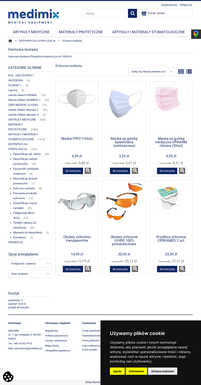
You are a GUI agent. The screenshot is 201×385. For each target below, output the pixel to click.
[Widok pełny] (189, 72)
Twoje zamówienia (92, 330)
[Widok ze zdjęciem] (181, 72)
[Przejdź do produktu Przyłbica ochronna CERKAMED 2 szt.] (171, 207)
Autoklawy (19, 237)
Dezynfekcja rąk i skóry (27, 153)
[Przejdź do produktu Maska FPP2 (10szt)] (77, 108)
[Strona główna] (33, 16)
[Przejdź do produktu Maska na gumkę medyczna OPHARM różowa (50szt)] (171, 108)
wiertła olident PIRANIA (22, 95)
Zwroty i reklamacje (56, 340)
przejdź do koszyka (18, 307)
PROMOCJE (15, 242)
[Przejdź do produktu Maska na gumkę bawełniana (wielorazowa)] (124, 108)
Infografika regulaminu (57, 350)
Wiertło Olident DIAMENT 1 (24, 100)
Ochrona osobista (24, 188)
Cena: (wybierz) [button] (19, 273)
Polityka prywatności (56, 335)
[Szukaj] (132, 13)
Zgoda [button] (117, 371)
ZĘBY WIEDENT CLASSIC (23, 104)
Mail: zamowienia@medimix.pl (25, 348)
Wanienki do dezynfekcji (27, 232)
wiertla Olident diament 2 (23, 109)
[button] (88, 171)
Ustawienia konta (91, 335)
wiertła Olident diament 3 (23, 114)
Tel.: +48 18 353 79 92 (20, 343)
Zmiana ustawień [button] (162, 371)
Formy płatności (91, 340)
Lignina (12, 90)
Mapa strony (52, 345)
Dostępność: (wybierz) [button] (23, 263)
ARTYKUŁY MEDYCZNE (22, 119)
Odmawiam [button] (136, 371)
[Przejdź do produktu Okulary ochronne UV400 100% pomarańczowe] (124, 207)
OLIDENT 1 (15, 85)
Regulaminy (51, 330)
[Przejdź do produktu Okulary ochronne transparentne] (77, 207)
